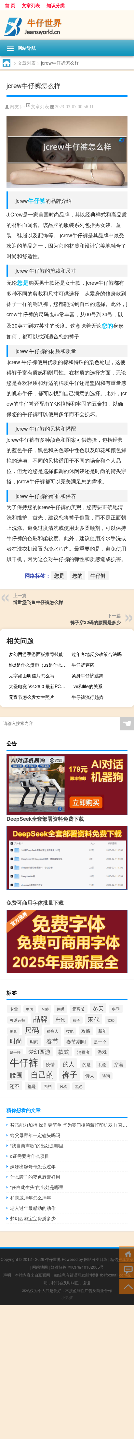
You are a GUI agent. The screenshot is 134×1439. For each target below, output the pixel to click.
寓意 (13, 1031)
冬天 (98, 1008)
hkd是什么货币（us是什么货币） (39, 664)
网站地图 (40, 1267)
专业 (14, 1009)
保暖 (60, 1009)
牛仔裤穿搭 (83, 664)
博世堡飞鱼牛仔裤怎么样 (38, 602)
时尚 (16, 1040)
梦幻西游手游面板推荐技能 (36, 654)
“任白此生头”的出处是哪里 (36, 1187)
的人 (68, 1063)
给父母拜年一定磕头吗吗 (35, 1135)
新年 (102, 1031)
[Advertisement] (67, 1372)
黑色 (79, 1086)
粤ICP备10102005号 (85, 1267)
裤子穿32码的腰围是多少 (95, 622)
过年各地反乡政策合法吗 (97, 654)
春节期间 (76, 1041)
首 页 (10, 5)
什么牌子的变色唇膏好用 (35, 1176)
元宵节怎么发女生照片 (31, 697)
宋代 (94, 1019)
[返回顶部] (126, 1286)
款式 (63, 1051)
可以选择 (17, 1020)
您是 (23, 282)
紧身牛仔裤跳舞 (87, 675)
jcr (22, 106)
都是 (31, 1086)
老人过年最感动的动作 (33, 1208)
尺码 (32, 1030)
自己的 (42, 1074)
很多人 (53, 1031)
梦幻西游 (39, 1051)
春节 (52, 1040)
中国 (29, 1009)
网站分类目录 (95, 1259)
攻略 (85, 1030)
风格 (63, 1086)
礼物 (102, 1064)
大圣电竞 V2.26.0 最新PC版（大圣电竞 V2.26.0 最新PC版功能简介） (39, 686)
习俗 (45, 1009)
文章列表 (31, 5)
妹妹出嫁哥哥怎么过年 (33, 1166)
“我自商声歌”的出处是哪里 (36, 1145)
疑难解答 (58, 1267)
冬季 (116, 1009)
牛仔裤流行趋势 (87, 697)
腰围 (16, 1074)
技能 (70, 1031)
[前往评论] (126, 1269)
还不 (15, 1085)
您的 (107, 325)
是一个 (100, 1042)
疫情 (50, 1064)
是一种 (15, 1052)
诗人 (89, 1075)
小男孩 (67, 1297)
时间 (34, 1042)
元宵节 (78, 1009)
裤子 (69, 1074)
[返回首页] (126, 1253)
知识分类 (56, 5)
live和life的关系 (87, 686)
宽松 (110, 1020)
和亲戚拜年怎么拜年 (30, 1197)
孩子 (76, 1020)
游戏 (102, 1052)
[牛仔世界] (67, 25)
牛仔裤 (37, 200)
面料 (48, 1086)
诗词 (106, 1076)
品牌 (40, 1019)
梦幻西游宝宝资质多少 (33, 1218)
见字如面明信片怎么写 (31, 675)
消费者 (83, 1052)
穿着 (118, 1064)
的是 (86, 1064)
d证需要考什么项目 (29, 1156)
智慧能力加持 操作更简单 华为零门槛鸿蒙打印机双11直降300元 (68, 1124)
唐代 (60, 1019)
